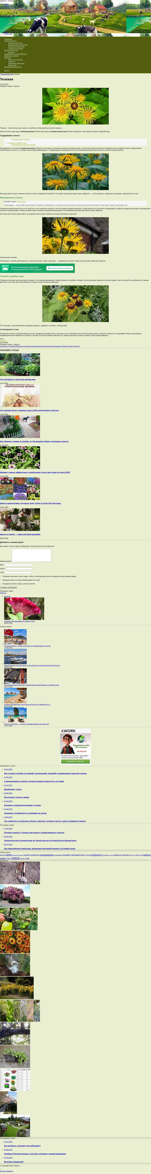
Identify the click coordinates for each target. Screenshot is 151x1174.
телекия (3, 341)
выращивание (46, 855)
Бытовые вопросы (12, 67)
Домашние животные (16, 63)
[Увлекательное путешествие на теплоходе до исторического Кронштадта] (15, 663)
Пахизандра (21, 201)
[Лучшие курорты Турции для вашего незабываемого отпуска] (15, 644)
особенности (96, 855)
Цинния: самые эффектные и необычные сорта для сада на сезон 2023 (35, 472)
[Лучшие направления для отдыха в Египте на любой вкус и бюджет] (15, 703)
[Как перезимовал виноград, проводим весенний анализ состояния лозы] (15, 683)
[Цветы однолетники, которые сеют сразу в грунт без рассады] (20, 499)
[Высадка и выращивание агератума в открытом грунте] (15, 1067)
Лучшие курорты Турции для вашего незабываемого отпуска (27, 646)
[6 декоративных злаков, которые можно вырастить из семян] (20, 1021)
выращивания (58, 855)
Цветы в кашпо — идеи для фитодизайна (20, 534)
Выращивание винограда (18, 45)
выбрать (27, 855)
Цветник (11, 52)
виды (9, 854)
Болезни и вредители (16, 47)
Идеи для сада (11, 50)
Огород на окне (11, 56)
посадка (105, 855)
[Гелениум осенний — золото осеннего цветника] (15, 953)
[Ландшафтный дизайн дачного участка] (15, 1136)
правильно (117, 855)
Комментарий (5, 561)
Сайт (2, 572)
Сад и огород (10, 41)
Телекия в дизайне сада (17, 143)
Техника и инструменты (15, 54)
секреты (147, 855)
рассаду (125, 855)
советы (8, 858)
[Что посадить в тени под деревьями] (20, 375)
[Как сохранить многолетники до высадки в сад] (15, 1090)
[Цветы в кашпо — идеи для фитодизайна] (20, 530)
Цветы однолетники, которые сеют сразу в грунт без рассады (30, 503)
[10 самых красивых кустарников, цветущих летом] (15, 906)
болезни (3, 855)
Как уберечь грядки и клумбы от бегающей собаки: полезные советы (34, 441)
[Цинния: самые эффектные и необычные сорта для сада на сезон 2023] (20, 468)
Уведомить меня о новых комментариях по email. (21, 580)
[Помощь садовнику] (11, 28)
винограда (15, 855)
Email (2, 569)
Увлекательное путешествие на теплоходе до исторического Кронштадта (32, 665)
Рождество (12, 65)
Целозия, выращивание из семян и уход (19, 621)
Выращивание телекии (21, 139)
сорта (16, 858)
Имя (2, 565)
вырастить (35, 855)
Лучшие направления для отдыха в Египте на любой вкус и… (27, 704)
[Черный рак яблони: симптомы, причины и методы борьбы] (15, 1044)
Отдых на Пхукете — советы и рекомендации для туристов (26, 724)
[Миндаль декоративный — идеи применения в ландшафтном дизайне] (8, 1113)
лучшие (87, 855)
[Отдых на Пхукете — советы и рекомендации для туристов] (15, 722)
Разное (7, 58)
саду (140, 855)
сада (137, 855)
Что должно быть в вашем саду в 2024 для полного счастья (29, 410)
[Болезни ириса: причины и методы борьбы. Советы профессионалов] (15, 976)
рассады (132, 855)
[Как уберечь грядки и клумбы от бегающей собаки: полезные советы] (20, 437)
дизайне (66, 855)
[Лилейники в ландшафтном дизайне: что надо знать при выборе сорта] (17, 999)
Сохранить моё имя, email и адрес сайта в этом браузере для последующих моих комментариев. (39, 576)
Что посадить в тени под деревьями (18, 379)
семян (3, 858)
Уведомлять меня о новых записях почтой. (18, 584)
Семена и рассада (15, 43)
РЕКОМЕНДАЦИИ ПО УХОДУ (23, 145)
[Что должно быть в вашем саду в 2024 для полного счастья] (20, 406)
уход (27, 858)
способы (22, 858)
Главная (3, 74)
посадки (111, 855)
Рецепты (11, 61)
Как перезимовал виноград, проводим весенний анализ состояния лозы (31, 685)
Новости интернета (15, 60)
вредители (21, 855)
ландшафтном (77, 855)
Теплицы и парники (15, 48)
